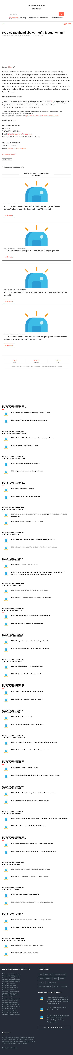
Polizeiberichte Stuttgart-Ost (10, 978)
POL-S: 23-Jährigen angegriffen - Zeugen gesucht (27, 945)
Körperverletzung (32, 17)
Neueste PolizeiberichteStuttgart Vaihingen (13, 863)
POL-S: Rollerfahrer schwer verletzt (22, 488)
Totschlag (42, 17)
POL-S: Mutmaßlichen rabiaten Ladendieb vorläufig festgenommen (33, 851)
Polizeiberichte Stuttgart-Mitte (11, 974)
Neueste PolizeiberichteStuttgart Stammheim (13, 812)
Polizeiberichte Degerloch (10, 987)
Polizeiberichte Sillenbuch (10, 1002)
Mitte (10, 67)
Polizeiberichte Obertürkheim (11, 999)
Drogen (20, 18)
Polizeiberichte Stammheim (10, 1004)
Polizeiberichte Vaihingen (9, 1008)
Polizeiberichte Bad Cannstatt (11, 981)
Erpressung (30, 18)
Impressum (14, 1048)
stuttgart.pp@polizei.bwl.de (16, 148)
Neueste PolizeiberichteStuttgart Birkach (13, 533)
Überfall (54, 17)
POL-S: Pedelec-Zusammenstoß (21, 717)
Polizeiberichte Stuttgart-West (11, 979)
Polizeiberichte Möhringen (10, 993)
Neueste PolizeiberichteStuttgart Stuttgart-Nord (14, 432)
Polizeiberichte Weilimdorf (10, 1012)
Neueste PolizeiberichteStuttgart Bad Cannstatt (13, 508)
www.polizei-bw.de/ (8, 154)
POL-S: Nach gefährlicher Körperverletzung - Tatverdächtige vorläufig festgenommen (39, 818)
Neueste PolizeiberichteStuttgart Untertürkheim (14, 838)
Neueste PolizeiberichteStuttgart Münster (13, 711)
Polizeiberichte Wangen (9, 1010)
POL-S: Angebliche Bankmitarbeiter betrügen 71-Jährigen (30, 648)
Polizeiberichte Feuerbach (10, 989)
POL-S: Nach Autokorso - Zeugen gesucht (25, 894)
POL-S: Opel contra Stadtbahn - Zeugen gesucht (27, 471)
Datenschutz (5, 1048)
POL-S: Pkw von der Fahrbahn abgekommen (25, 496)
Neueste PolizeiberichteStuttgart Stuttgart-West (14, 483)
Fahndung (25, 17)
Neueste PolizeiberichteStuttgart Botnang (13, 559)
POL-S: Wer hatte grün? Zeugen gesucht (24, 445)
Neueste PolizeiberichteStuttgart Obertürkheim (13, 736)
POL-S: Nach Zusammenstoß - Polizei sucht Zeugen (28, 826)
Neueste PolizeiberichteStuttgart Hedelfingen (13, 635)
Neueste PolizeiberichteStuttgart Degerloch (13, 584)
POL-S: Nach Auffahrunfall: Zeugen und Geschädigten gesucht (32, 843)
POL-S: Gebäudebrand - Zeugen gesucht (24, 564)
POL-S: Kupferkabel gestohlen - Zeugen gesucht (27, 521)
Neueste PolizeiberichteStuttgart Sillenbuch (13, 787)
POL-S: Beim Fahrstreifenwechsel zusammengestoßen (29, 420)
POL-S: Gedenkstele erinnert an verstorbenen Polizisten (29, 590)
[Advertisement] (36, 52)
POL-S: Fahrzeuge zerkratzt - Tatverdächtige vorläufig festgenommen (34, 547)
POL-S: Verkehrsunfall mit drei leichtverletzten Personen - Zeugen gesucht (35, 775)
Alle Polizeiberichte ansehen (53, 1027)
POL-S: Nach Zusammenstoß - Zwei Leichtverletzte (27, 724)
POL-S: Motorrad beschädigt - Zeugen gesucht (26, 699)
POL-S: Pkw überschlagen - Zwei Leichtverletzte (27, 666)
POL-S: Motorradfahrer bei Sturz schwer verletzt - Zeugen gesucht (32, 438)
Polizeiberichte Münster (9, 997)
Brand (50, 17)
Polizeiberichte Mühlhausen (10, 995)
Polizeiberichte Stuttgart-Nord (11, 976)
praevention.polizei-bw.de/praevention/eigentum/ (42, 116)
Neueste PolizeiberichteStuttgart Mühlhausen (13, 686)
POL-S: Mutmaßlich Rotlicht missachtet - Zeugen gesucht (30, 750)
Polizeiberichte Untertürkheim (11, 1006)
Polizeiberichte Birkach (9, 983)
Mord (46, 17)
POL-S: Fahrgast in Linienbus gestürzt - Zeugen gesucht (30, 641)
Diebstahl (25, 18)
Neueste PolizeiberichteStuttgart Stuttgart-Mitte (14, 407)
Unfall (38, 17)
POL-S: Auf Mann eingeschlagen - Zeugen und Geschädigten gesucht (34, 742)
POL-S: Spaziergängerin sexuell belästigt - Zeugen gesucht (30, 412)
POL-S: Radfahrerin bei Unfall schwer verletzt (26, 674)
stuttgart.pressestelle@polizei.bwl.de (19, 134)
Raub (20, 17)
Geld (52, 101)
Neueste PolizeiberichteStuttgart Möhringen (13, 660)
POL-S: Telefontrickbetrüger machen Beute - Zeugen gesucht (31, 251)
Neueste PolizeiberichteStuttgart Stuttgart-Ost (13, 457)
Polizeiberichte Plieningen (10, 1000)
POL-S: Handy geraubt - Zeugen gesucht (24, 767)
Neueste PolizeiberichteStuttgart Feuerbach (13, 609)
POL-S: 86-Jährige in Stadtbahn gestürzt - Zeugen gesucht (30, 615)
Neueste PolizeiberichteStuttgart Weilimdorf (13, 914)
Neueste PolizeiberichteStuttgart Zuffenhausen (13, 939)
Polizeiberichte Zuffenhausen (11, 1014)
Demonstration (59, 17)
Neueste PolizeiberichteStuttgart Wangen (13, 888)
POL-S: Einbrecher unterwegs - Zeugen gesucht (27, 623)
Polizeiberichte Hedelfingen (10, 991)
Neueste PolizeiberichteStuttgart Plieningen (13, 762)
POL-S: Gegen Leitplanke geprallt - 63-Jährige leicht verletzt (31, 597)
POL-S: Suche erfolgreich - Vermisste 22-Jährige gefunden (30, 876)
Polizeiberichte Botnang (9, 985)
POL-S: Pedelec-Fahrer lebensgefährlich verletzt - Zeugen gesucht (33, 539)
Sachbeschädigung (13, 18)
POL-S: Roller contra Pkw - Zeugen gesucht (25, 463)
